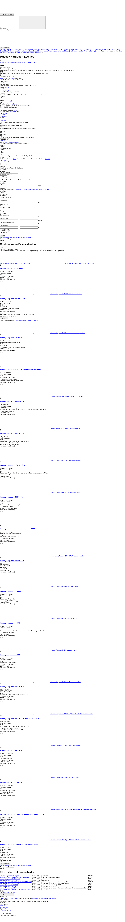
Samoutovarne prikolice (102, 49)
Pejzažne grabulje (53, 51)
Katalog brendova (50, 898)
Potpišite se (4, 318)
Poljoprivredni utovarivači (71, 49)
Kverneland (27, 52)
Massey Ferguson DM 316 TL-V (12, 433)
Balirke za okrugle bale (36, 49)
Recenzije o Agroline (38, 898)
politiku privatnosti (21, 320)
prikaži (3, 235)
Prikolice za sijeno (114, 49)
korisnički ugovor (32, 320)
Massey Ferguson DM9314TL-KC (13, 401)
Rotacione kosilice (78, 51)
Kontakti (12, 892)
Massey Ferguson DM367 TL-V (12, 687)
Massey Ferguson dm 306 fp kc (12, 338)
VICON (39, 52)
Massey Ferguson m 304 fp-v (11, 782)
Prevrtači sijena (58, 49)
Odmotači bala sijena (65, 51)
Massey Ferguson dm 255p (10, 591)
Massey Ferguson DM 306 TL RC (13, 299)
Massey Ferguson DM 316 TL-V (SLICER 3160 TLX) (20, 719)
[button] (62, 39)
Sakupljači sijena (48, 49)
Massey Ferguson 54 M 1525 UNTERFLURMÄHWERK (21, 369)
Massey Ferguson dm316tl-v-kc (12, 268)
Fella (1, 52)
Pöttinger (34, 52)
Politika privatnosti (14, 898)
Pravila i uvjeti (4, 898)
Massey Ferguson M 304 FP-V (11, 497)
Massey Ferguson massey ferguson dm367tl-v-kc (19, 529)
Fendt (5, 52)
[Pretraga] (32, 22)
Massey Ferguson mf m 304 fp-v (12, 465)
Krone (18, 52)
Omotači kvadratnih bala (40, 51)
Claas (120, 51)
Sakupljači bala (28, 51)
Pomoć (7, 892)
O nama (2, 892)
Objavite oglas (5, 863)
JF (8, 52)
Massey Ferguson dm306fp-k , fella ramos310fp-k (19, 844)
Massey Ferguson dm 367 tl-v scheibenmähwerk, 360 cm (22, 814)
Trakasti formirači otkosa (15, 51)
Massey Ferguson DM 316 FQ (11, 750)
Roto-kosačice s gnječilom (92, 51)
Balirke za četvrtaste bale (86, 49)
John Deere (12, 52)
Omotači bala (4, 51)
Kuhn (22, 52)
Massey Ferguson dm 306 (10, 623)
